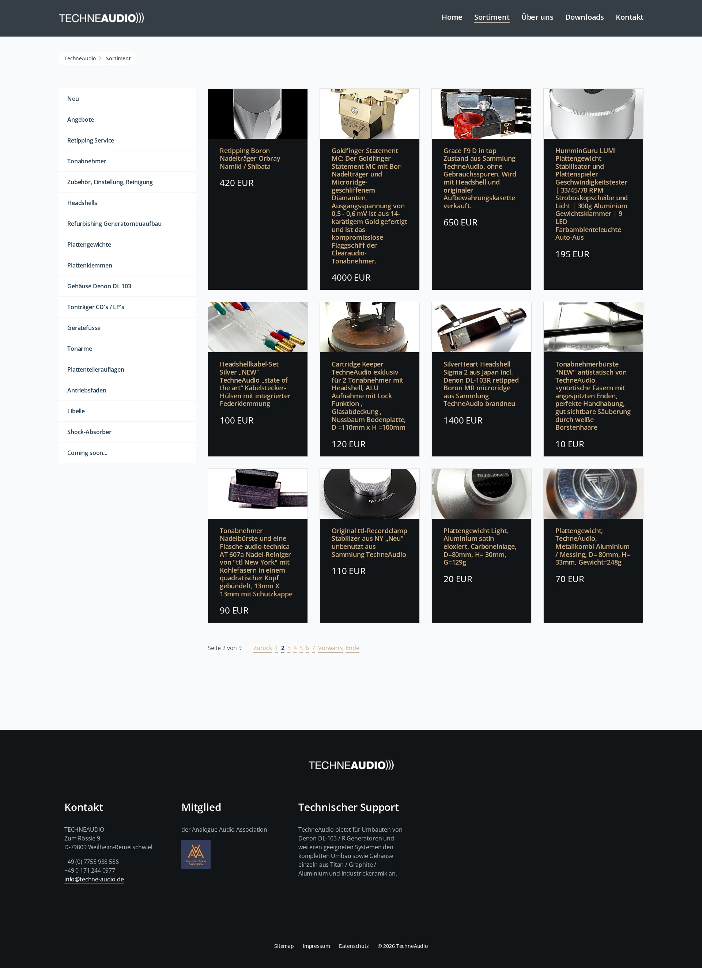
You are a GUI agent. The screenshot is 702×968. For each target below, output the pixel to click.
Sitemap (284, 945)
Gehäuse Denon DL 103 (99, 286)
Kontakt (630, 17)
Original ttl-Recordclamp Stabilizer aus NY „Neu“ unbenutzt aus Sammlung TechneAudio (369, 542)
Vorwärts (330, 648)
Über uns (537, 17)
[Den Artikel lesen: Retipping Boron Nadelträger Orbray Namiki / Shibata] (257, 111)
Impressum (316, 945)
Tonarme (79, 349)
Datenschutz (354, 945)
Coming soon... (87, 453)
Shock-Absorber (89, 432)
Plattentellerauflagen (95, 369)
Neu (73, 99)
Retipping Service (90, 140)
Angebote (80, 119)
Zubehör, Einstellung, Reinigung (110, 182)
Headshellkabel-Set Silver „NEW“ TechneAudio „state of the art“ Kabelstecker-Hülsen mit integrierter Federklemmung (255, 384)
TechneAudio (80, 58)
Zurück (262, 648)
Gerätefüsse (84, 328)
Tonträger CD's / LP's (95, 307)
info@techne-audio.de (94, 879)
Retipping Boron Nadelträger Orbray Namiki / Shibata (250, 159)
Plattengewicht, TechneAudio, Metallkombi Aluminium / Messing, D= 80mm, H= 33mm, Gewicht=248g (592, 546)
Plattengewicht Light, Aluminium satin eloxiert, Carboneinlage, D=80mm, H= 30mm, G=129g (480, 546)
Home (452, 17)
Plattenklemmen (89, 265)
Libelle (76, 411)
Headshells (82, 203)
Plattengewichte (89, 244)
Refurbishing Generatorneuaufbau (114, 224)
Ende (352, 648)
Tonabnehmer (86, 161)
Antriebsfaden (86, 390)
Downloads (584, 17)
